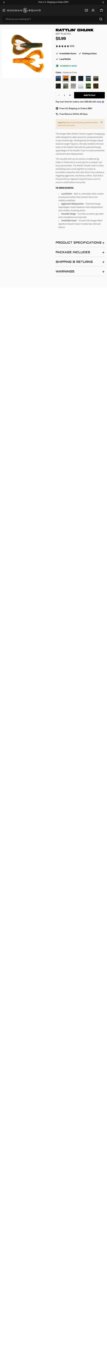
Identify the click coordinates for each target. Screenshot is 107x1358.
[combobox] (53, 19)
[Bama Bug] (73, 78)
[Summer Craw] (88, 86)
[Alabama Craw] (65, 78)
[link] (64, 46)
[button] (4, 2)
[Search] (101, 19)
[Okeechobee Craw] (58, 78)
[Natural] (65, 86)
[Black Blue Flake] (80, 78)
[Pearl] (80, 86)
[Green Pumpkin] (96, 78)
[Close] (101, 122)
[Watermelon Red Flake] (96, 86)
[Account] (93, 10)
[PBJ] (73, 86)
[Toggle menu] (4, 10)
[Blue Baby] (88, 78)
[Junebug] (58, 86)
